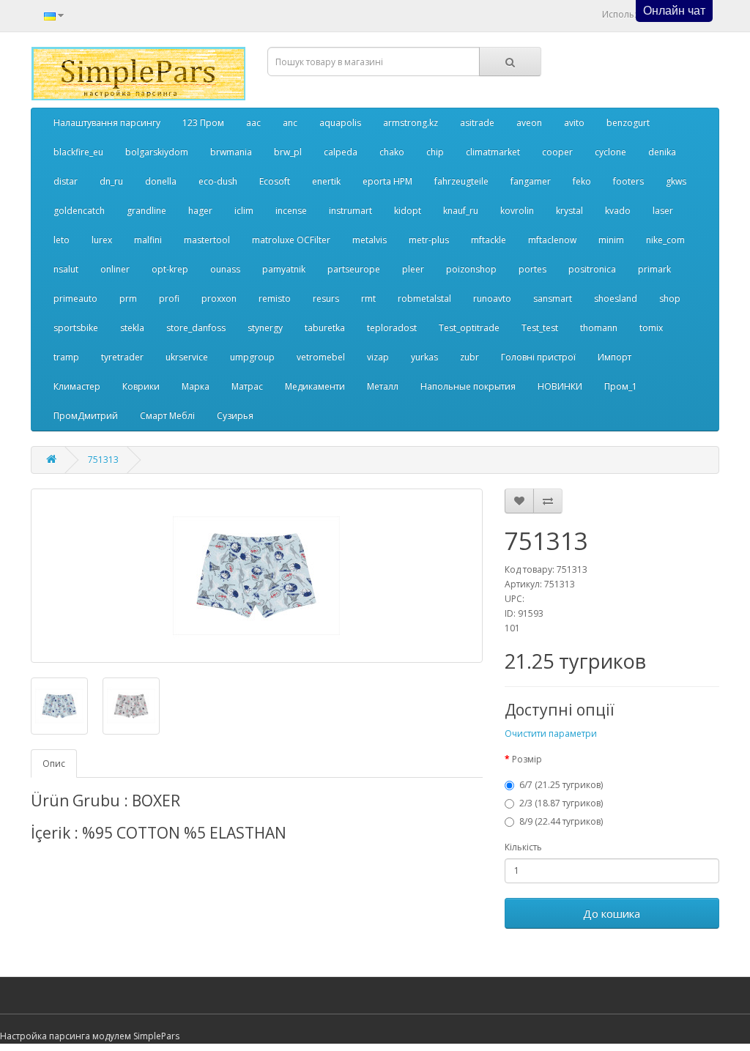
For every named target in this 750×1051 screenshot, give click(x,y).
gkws (676, 181)
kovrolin (517, 210)
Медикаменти (315, 386)
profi (169, 298)
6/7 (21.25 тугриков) (561, 785)
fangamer (530, 181)
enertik (326, 181)
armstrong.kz (410, 122)
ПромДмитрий (85, 415)
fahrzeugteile (461, 181)
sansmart (552, 298)
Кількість (523, 847)
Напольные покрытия (468, 386)
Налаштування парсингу (106, 122)
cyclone (610, 152)
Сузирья (235, 415)
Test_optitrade (469, 328)
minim (611, 240)
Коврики (141, 386)
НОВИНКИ (560, 386)
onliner (115, 269)
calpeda (340, 152)
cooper (557, 152)
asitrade (477, 122)
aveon (529, 122)
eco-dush (217, 181)
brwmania (231, 152)
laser (663, 210)
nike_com (665, 240)
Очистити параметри (551, 733)
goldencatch (79, 210)
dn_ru (111, 181)
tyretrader (122, 357)
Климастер (76, 386)
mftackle (488, 240)
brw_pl (288, 152)
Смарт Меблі (167, 415)
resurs (326, 298)
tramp (66, 357)
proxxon (219, 298)
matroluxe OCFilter (291, 240)
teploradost (392, 328)
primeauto (75, 298)
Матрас (247, 386)
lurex (102, 240)
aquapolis (340, 122)
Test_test (539, 328)
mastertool (207, 240)
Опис (53, 763)
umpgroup (252, 357)
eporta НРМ (387, 181)
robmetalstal (424, 298)
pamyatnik (283, 269)
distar (65, 181)
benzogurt (628, 122)
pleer (413, 269)
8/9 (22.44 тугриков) (561, 821)
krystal (569, 210)
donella (161, 181)
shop (669, 298)
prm (128, 298)
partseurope (353, 269)
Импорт (614, 357)
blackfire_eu (78, 152)
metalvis (369, 240)
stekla (132, 328)
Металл (382, 386)
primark (654, 269)
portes (532, 269)
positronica (592, 269)
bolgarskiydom (156, 152)
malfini (148, 240)
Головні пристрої (538, 357)
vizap (378, 357)
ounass (225, 269)
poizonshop (471, 269)
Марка (195, 386)
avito (574, 122)
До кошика (611, 913)
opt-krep (170, 269)
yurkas (424, 357)
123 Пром (203, 122)
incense (291, 210)
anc (290, 122)
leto (61, 240)
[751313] (257, 576)
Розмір (527, 759)
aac (253, 122)
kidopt (407, 210)
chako (391, 152)
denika (662, 152)
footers (628, 181)
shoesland (615, 298)
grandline (146, 210)
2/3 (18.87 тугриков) (561, 803)
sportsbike (75, 328)
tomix (651, 328)
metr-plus (429, 240)
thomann (598, 328)
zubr (469, 357)
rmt (368, 298)
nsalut (65, 269)
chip (435, 152)
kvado (618, 210)
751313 (103, 459)
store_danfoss (196, 328)
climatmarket (493, 152)
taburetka (325, 328)
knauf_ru (460, 210)
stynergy (265, 328)
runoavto (492, 298)
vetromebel (321, 357)
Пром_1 (620, 386)
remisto (275, 298)
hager (200, 210)
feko (582, 181)
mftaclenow (552, 240)
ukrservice (187, 357)
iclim (243, 210)
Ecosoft (274, 181)
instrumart (350, 210)
